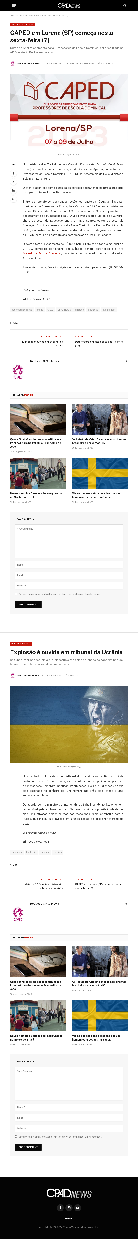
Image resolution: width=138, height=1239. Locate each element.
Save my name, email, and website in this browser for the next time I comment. (60, 594)
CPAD (50, 309)
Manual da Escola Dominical (42, 253)
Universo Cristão (21, 644)
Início (12, 15)
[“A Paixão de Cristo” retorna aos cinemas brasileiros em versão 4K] (100, 419)
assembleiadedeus (22, 309)
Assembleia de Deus (22, 24)
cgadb (40, 309)
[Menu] (14, 5)
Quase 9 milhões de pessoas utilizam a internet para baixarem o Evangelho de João (35, 443)
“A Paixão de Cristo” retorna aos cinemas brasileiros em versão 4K (99, 441)
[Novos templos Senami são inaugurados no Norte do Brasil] (38, 473)
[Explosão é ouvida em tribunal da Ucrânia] (69, 724)
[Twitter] (13, 181)
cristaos (79, 309)
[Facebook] (13, 173)
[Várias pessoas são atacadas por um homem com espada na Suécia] (100, 473)
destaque (93, 309)
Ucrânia (58, 852)
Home (69, 1218)
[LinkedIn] (13, 190)
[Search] (124, 5)
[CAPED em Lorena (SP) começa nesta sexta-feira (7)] (69, 112)
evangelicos (109, 309)
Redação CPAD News (30, 63)
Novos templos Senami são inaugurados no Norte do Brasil (36, 495)
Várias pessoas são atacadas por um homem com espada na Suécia (96, 495)
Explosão (31, 852)
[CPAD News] (69, 5)
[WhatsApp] (13, 199)
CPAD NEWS (64, 309)
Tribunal (45, 852)
